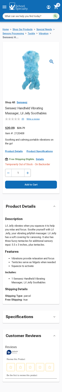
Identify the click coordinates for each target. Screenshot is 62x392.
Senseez (22, 102)
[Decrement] (8, 173)
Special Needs (44, 29)
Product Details (14, 151)
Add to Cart (31, 184)
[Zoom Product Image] (51, 61)
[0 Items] (56, 6)
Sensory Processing (13, 33)
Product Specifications (40, 151)
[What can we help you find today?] (55, 16)
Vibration (43, 33)
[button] (48, 7)
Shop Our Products (23, 29)
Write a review (33, 119)
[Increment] (27, 173)
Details (40, 159)
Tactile (31, 33)
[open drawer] (4, 7)
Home (6, 29)
